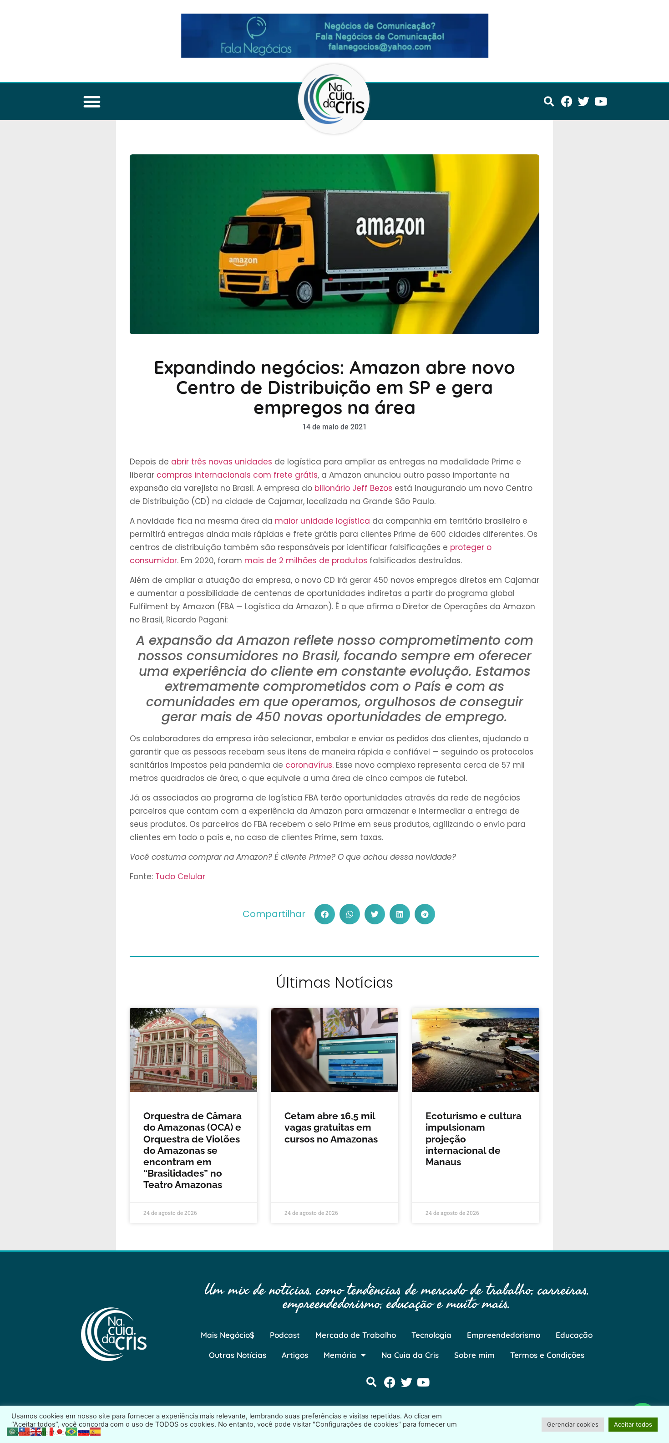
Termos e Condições (547, 1355)
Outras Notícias (237, 1355)
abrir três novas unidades (221, 461)
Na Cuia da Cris (410, 1355)
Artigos (295, 1355)
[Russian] (84, 1430)
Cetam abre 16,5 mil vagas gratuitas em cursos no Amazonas (331, 1127)
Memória (340, 1355)
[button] (92, 101)
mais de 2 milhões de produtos (305, 560)
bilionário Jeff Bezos (353, 488)
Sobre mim (474, 1355)
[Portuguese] (72, 1430)
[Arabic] (13, 1430)
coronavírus (308, 765)
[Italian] (48, 1430)
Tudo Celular (180, 876)
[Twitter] (583, 101)
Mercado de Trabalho (355, 1335)
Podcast (285, 1335)
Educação (574, 1335)
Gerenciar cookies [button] (572, 1424)
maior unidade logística (322, 520)
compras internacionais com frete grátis (237, 474)
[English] (36, 1430)
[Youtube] (600, 101)
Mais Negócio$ (227, 1335)
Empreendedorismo (503, 1335)
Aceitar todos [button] (633, 1424)
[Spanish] (95, 1430)
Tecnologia (431, 1335)
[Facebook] (567, 101)
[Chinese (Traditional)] (24, 1430)
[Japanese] (60, 1430)
